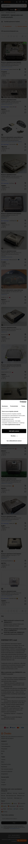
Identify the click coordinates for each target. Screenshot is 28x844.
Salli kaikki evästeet (14, 431)
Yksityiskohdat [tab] (14, 406)
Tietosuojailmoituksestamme (12, 424)
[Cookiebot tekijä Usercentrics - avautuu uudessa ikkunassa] (20, 402)
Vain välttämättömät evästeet (14, 440)
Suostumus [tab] (5, 406)
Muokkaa (13, 436)
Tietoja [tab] (23, 406)
